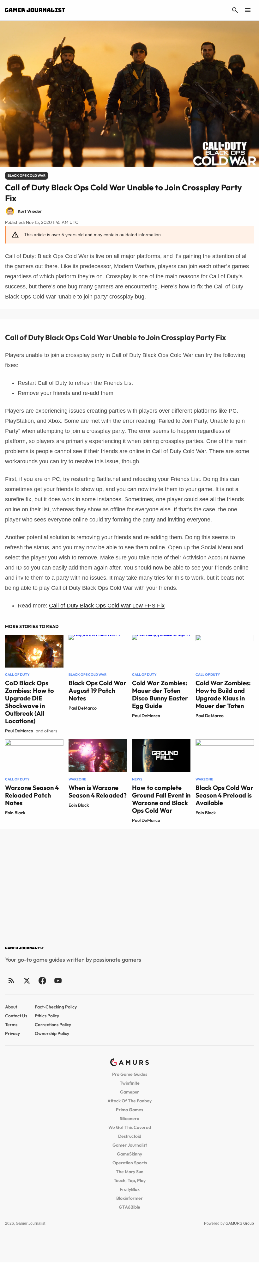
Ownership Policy (52, 1033)
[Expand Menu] (247, 10)
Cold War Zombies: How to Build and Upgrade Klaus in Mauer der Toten (223, 694)
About (11, 1007)
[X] (26, 980)
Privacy (12, 1033)
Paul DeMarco (19, 731)
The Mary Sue (129, 1171)
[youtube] (57, 980)
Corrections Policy (53, 1024)
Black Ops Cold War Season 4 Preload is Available (224, 795)
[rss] (11, 980)
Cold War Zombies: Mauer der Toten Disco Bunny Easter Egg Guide (160, 694)
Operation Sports (129, 1163)
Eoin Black (15, 813)
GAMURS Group (240, 1223)
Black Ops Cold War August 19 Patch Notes (97, 690)
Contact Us (16, 1016)
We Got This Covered (129, 1127)
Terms (11, 1024)
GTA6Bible (129, 1207)
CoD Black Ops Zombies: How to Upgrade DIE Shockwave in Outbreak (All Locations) (29, 702)
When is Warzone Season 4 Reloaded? (98, 791)
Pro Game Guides (129, 1074)
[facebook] (42, 980)
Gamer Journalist (129, 1145)
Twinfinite (130, 1083)
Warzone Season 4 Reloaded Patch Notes (32, 795)
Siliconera (129, 1118)
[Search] (235, 10)
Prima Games (129, 1109)
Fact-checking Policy (56, 1007)
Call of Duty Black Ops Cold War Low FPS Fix (107, 605)
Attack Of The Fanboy (129, 1101)
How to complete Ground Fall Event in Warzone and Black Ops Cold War (161, 799)
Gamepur (129, 1092)
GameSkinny (129, 1154)
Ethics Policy (47, 1016)
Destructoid (129, 1136)
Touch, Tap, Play (130, 1180)
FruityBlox (130, 1189)
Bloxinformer (129, 1198)
